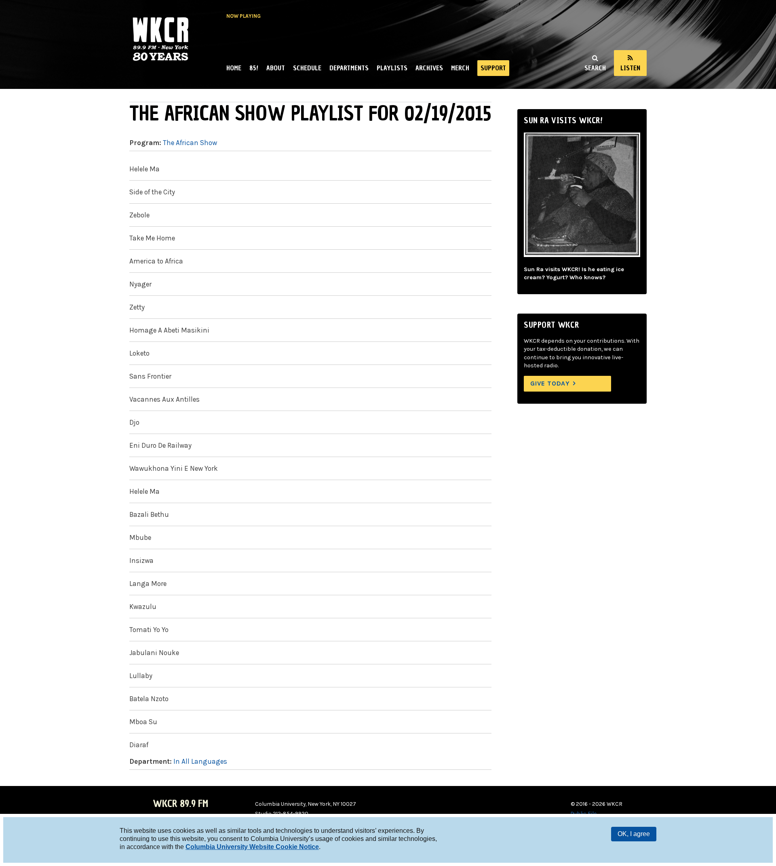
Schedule (307, 67)
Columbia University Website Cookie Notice (252, 846)
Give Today (550, 383)
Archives (429, 67)
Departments (349, 67)
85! (253, 67)
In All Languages (200, 761)
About (275, 67)
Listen (630, 67)
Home (233, 67)
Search (595, 67)
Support (493, 67)
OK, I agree (634, 833)
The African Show (190, 143)
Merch (460, 67)
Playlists (392, 67)
